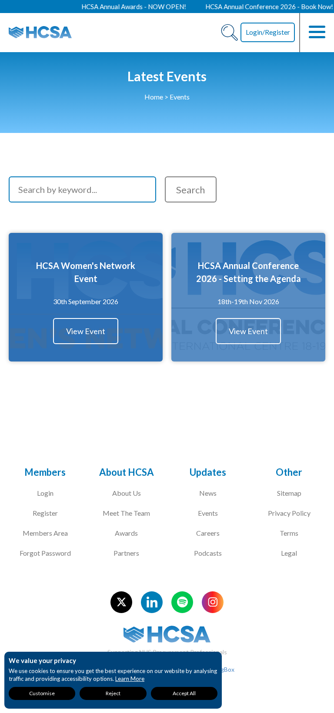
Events (208, 513)
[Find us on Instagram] (213, 602)
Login (45, 493)
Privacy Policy (289, 513)
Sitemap (289, 493)
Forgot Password (45, 553)
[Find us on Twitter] (121, 602)
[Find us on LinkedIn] (152, 602)
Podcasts (208, 553)
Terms (289, 533)
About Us (126, 493)
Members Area (45, 533)
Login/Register (268, 32)
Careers (208, 533)
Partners (126, 553)
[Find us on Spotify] (182, 602)
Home (153, 97)
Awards (126, 533)
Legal (289, 553)
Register (45, 513)
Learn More (129, 678)
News (208, 493)
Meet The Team (126, 513)
